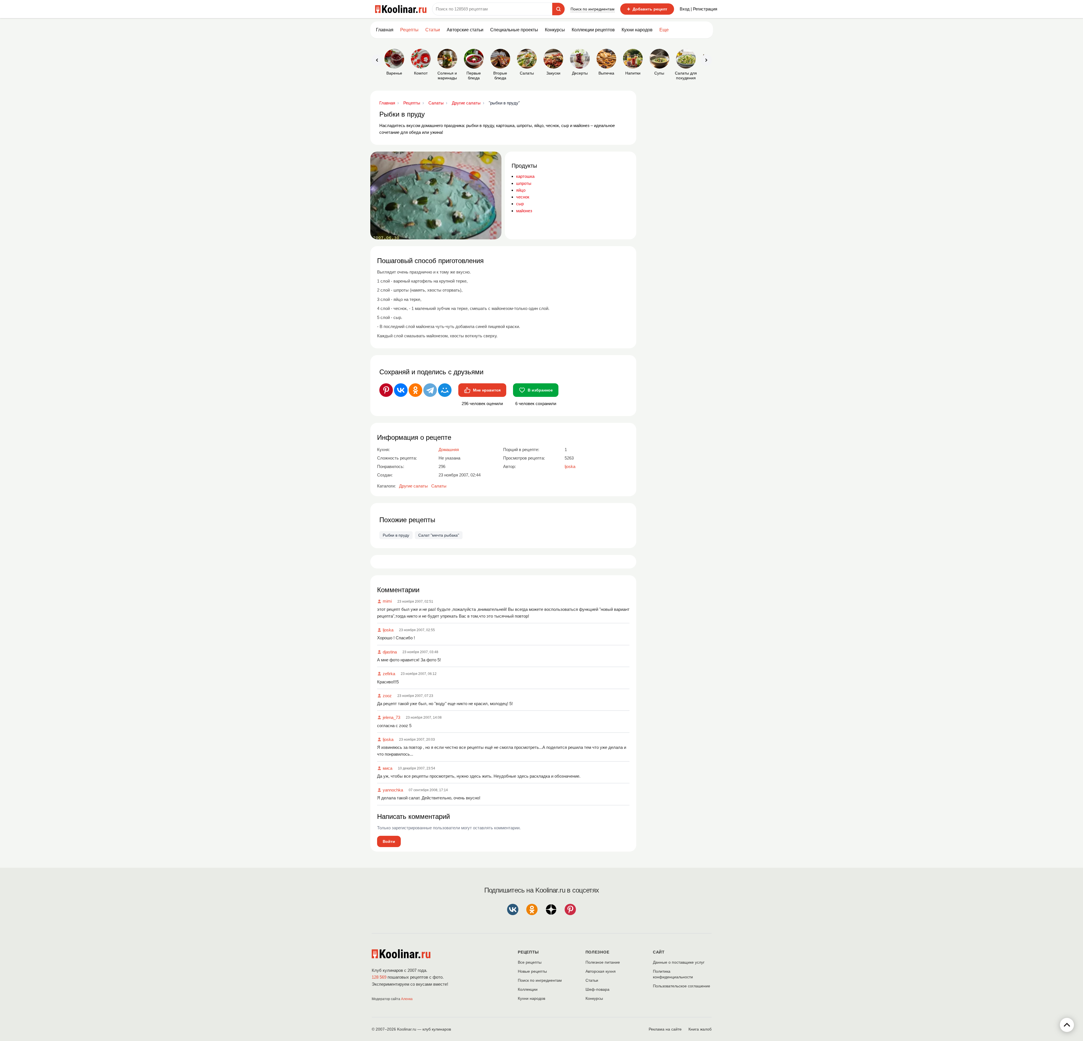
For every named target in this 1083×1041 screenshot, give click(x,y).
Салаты (438, 486)
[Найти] (558, 9)
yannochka (393, 790)
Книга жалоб (700, 1029)
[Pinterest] (386, 390)
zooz (387, 695)
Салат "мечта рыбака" (438, 535)
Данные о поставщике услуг (679, 962)
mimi (387, 601)
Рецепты (409, 29)
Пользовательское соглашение (681, 986)
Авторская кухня (600, 971)
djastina (390, 651)
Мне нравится (487, 390)
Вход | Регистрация (698, 8)
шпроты (523, 183)
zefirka (389, 673)
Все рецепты (530, 962)
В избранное (540, 390)
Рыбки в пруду (396, 535)
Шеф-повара (597, 989)
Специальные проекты (514, 29)
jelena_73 (391, 717)
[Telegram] (430, 390)
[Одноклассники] (415, 390)
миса (387, 768)
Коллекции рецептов (593, 29)
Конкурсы (555, 29)
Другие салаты (413, 486)
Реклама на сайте (665, 1029)
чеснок (522, 196)
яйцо (520, 190)
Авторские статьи (465, 29)
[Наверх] (1067, 1025)
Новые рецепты (532, 971)
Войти (389, 841)
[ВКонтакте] (401, 390)
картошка (525, 176)
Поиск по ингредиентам (593, 9)
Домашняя (449, 449)
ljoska (388, 629)
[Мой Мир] (445, 390)
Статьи (591, 980)
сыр (520, 203)
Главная (384, 29)
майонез (524, 210)
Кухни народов (637, 29)
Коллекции (528, 989)
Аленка (407, 999)
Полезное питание (602, 962)
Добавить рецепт (647, 9)
